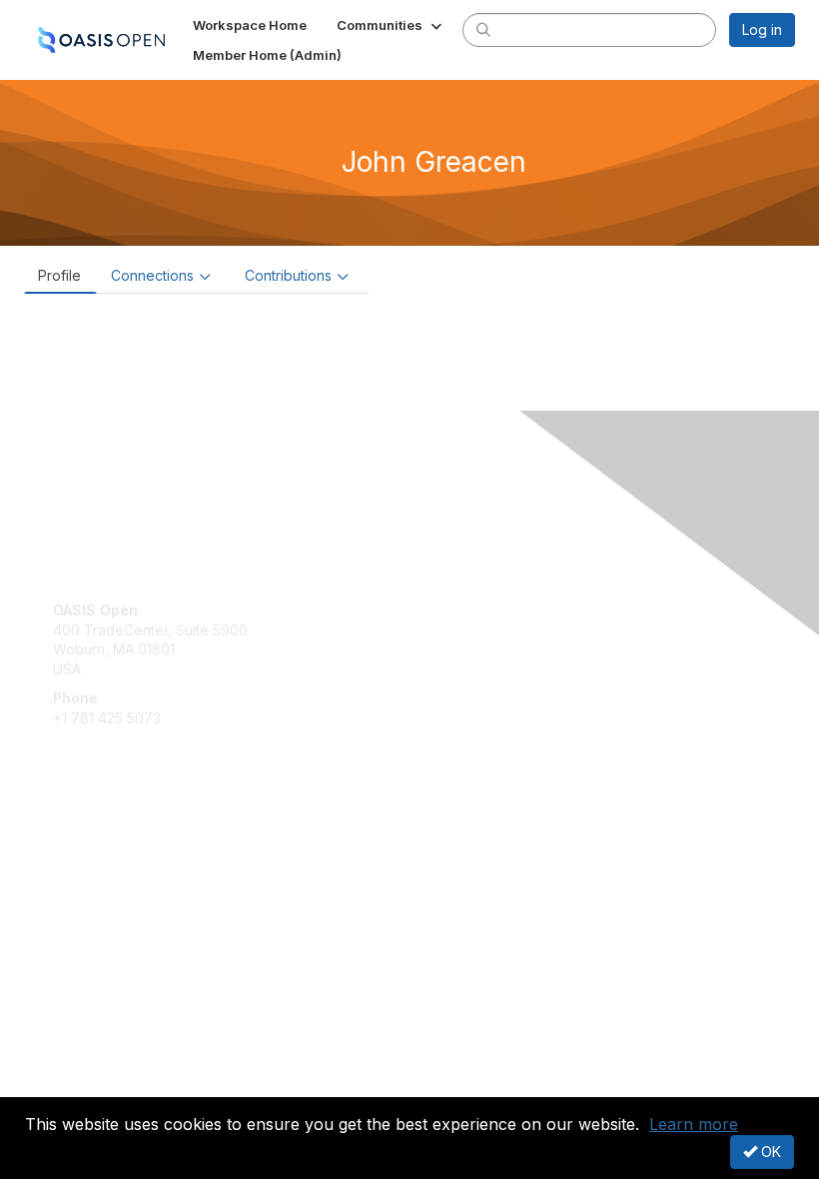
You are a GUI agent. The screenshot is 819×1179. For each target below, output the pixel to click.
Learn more (693, 1124)
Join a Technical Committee (144, 896)
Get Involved (95, 837)
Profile (59, 275)
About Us (83, 1065)
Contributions (288, 275)
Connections (152, 275)
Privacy (77, 1084)
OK (769, 1151)
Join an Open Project (123, 866)
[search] (483, 29)
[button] (391, 25)
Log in (762, 29)
